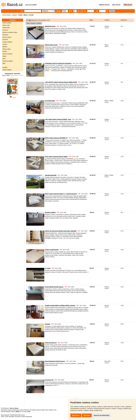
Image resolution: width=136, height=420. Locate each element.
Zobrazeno (124, 20)
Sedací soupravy (7, 54)
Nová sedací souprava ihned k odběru (56, 156)
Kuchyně (5, 39)
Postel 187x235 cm (51, 342)
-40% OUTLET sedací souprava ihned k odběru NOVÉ (61, 82)
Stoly (4, 58)
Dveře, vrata (6, 25)
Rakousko (29, 416)
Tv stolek (47, 268)
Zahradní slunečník (50, 175)
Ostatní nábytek (7, 70)
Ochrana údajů (40, 410)
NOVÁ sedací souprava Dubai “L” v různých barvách (61, 194)
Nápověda (4, 410)
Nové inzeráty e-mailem (34, 23)
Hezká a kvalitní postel (52, 249)
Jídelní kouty (6, 27)
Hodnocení (15, 410)
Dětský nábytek (7, 23)
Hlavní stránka (6, 15)
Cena (91, 20)
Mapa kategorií (5, 415)
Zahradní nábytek (8, 61)
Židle (4, 63)
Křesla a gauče (7, 37)
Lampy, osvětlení (7, 42)
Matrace (5, 46)
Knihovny (5, 30)
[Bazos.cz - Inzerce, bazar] (12, 6)
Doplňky (5, 67)
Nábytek (14, 15)
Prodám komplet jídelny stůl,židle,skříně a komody (60, 305)
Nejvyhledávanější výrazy (17, 415)
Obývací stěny (7, 49)
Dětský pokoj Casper (51, 45)
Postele (5, 51)
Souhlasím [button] (76, 415)
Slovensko (18, 416)
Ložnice (5, 44)
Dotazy (9, 410)
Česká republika (9, 416)
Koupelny (5, 34)
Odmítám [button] (87, 415)
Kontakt (21, 410)
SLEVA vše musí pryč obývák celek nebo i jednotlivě (60, 231)
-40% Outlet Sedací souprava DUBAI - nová (58, 119)
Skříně (4, 56)
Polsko (24, 416)
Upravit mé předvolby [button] (101, 415)
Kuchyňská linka (50, 100)
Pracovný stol (49, 380)
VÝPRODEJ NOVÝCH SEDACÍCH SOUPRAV (58, 63)
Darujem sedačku (50, 212)
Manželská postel (50, 26)
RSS (46, 410)
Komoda (47, 324)
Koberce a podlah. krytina (10, 32)
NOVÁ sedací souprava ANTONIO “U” (56, 138)
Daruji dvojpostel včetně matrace (55, 361)
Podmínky (33, 410)
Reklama (26, 410)
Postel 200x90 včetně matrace (54, 287)
